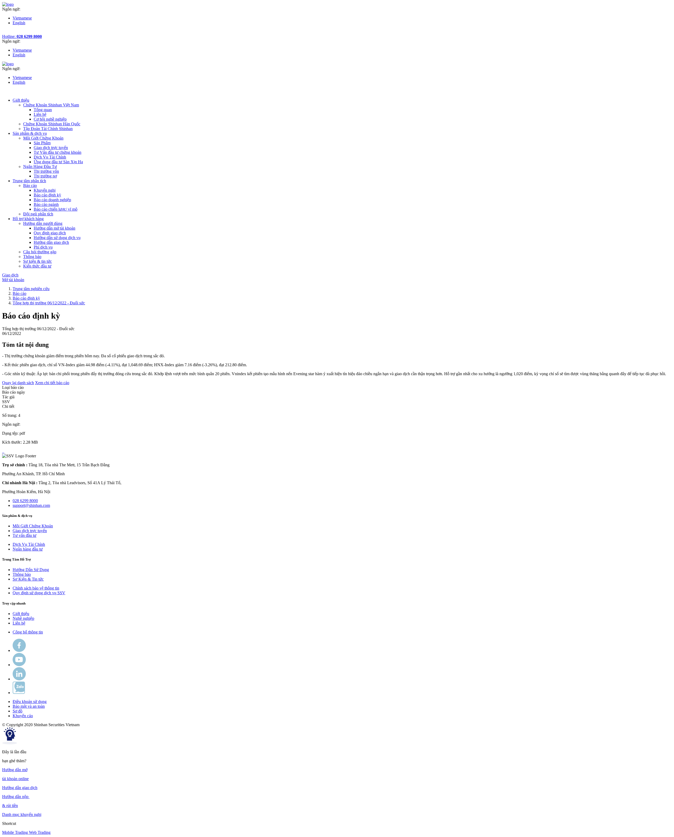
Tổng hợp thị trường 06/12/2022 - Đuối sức (49, 303)
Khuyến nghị (45, 190)
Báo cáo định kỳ (47, 195)
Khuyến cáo (23, 716)
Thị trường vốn (46, 171)
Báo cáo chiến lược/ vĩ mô (55, 209)
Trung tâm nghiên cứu (31, 288)
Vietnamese (22, 18)
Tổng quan (43, 109)
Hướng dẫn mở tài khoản (54, 228)
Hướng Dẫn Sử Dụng (31, 569)
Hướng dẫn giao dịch (51, 242)
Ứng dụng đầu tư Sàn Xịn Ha (58, 162)
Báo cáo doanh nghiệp (52, 199)
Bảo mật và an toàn (29, 706)
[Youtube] (19, 664)
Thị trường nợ (45, 176)
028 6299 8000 (25, 500)
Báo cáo (19, 293)
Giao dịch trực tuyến (51, 147)
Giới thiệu (21, 613)
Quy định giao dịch (50, 233)
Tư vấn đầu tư (24, 535)
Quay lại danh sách (18, 382)
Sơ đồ (17, 711)
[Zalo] (19, 692)
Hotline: (22, 36)
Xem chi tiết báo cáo (52, 382)
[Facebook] (19, 650)
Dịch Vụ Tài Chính (50, 157)
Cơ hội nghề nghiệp (50, 119)
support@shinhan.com (31, 505)
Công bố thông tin (28, 632)
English (19, 23)
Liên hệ (40, 114)
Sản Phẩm (42, 143)
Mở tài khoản (13, 280)
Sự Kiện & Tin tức (28, 579)
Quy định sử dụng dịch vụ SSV (39, 593)
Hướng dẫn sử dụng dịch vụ (57, 237)
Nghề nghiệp (23, 618)
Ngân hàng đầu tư (28, 549)
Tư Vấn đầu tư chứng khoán (57, 152)
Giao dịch (10, 275)
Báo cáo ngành (46, 204)
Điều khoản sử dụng (30, 701)
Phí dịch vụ (43, 247)
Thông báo (22, 574)
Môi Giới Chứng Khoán (33, 526)
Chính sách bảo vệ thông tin (36, 588)
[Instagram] (19, 679)
